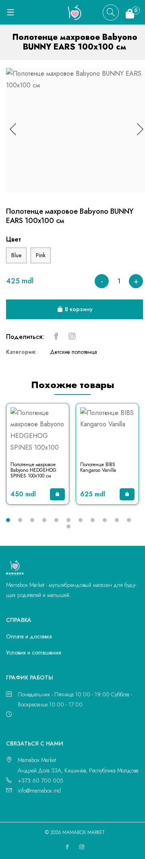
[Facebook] (56, 336)
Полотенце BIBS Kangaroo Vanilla (98, 467)
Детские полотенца (73, 352)
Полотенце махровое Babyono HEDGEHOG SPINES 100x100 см (33, 470)
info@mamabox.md (39, 791)
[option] (37, 458)
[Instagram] (72, 336)
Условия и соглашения (33, 652)
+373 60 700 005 (40, 780)
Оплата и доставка (29, 636)
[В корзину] (57, 494)
